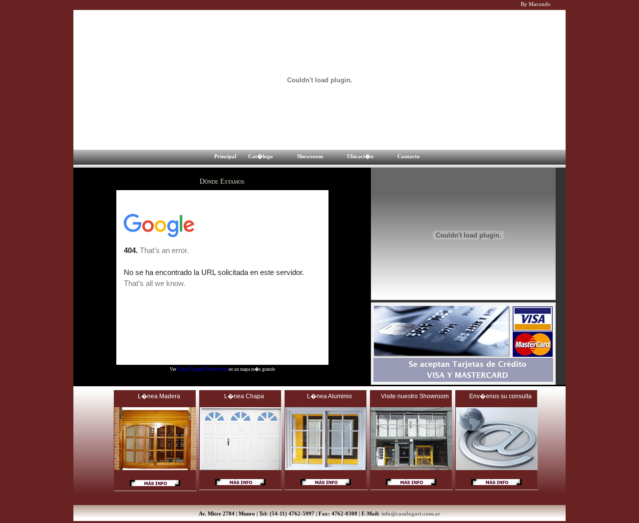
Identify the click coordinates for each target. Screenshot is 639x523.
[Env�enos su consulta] (496, 488)
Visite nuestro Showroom (415, 396)
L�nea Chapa (244, 396)
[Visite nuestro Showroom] (411, 488)
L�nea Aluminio (329, 396)
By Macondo (536, 4)
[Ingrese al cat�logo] (155, 489)
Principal (225, 156)
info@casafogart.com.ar (410, 514)
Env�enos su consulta (500, 396)
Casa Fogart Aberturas (202, 369)
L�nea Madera (159, 396)
